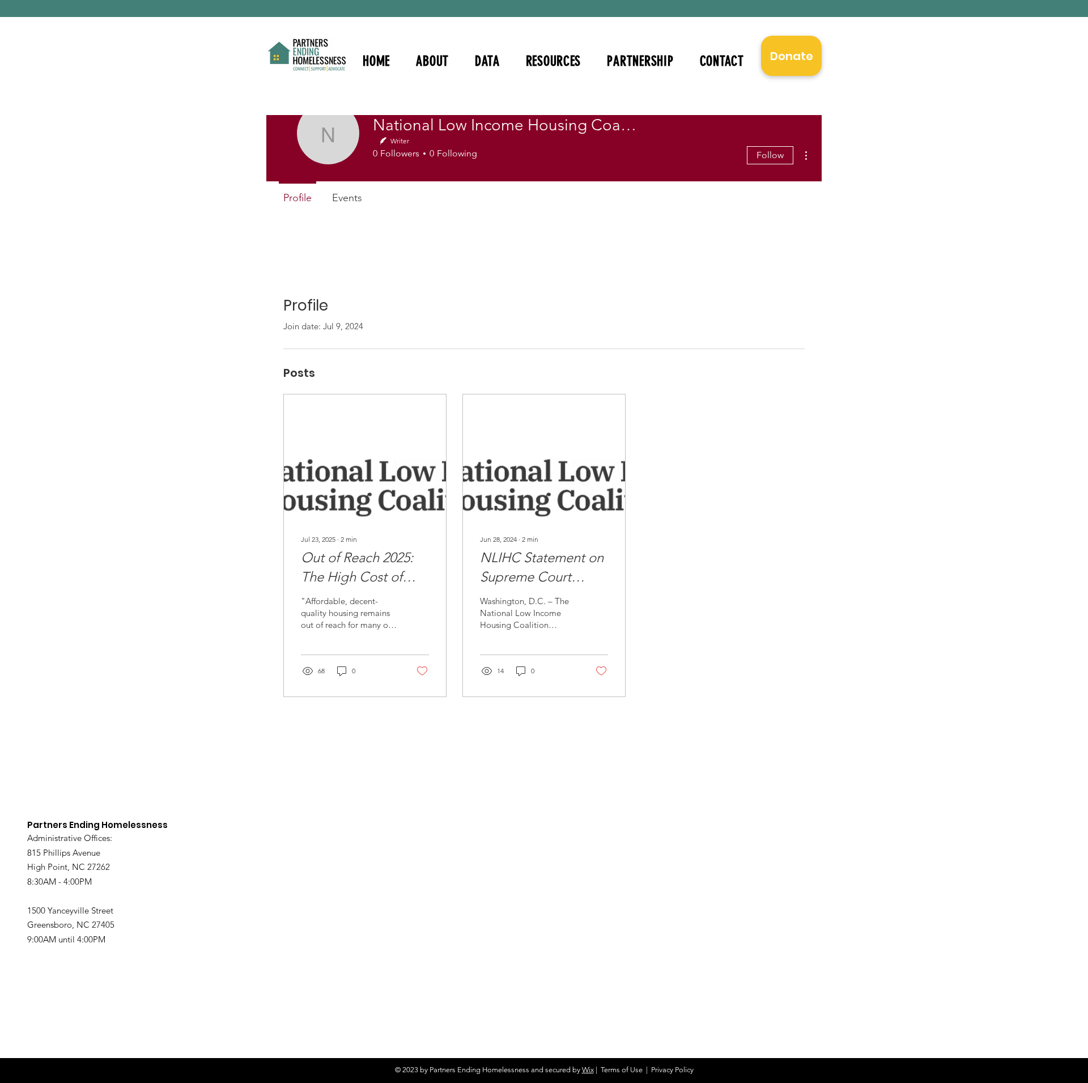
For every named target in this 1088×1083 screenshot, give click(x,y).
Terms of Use (622, 1069)
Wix (588, 1069)
